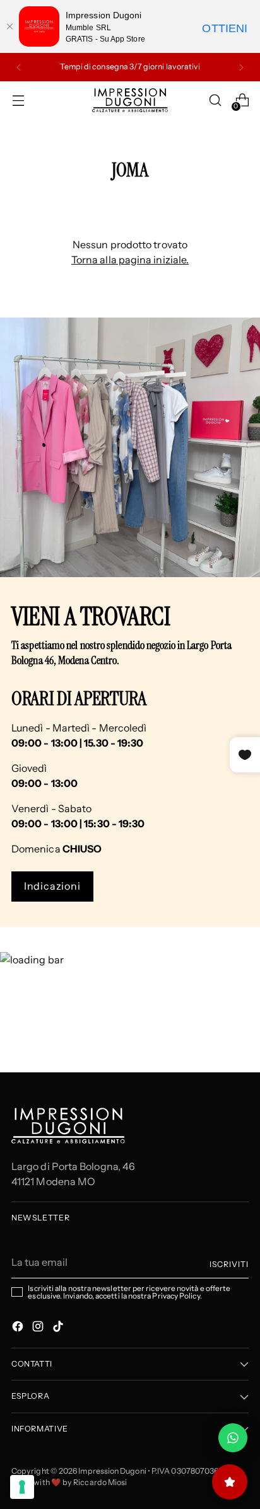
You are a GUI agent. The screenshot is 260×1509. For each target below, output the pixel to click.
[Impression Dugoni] (130, 100)
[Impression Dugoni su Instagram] (39, 1328)
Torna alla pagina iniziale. (130, 259)
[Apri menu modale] (18, 100)
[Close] (9, 26)
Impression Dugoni (112, 1471)
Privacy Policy (175, 1295)
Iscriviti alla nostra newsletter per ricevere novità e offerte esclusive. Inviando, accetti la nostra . (129, 1292)
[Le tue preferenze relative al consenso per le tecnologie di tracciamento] (22, 1487)
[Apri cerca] (215, 100)
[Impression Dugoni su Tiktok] (59, 1328)
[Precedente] (19, 67)
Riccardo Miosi (100, 1482)
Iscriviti (229, 1264)
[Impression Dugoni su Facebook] (19, 1328)
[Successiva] (241, 67)
